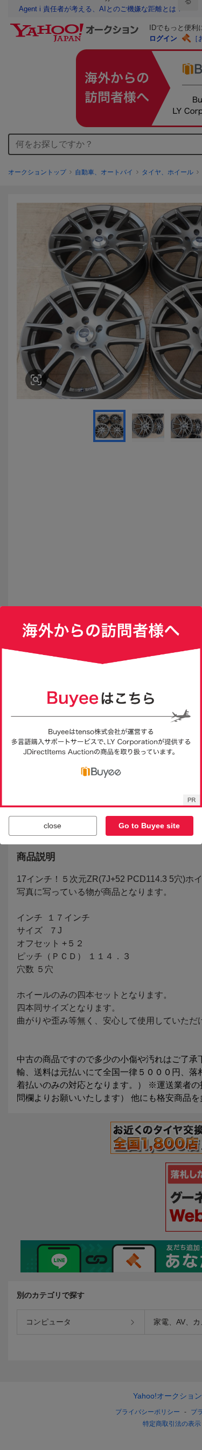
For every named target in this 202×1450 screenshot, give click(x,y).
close (52, 825)
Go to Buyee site (149, 825)
